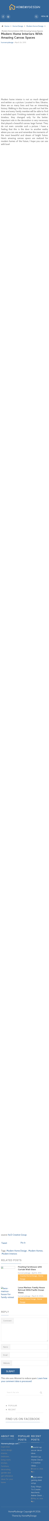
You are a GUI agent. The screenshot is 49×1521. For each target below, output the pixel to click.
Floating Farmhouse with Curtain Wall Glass (30, 1268)
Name (5, 1347)
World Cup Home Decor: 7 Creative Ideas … (37, 1461)
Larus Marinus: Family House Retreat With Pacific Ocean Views (31, 1290)
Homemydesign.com (9, 1443)
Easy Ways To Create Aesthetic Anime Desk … (37, 1491)
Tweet (4, 1243)
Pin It (23, 1243)
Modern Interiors (9, 1253)
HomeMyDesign (29, 1516)
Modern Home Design (17, 1250)
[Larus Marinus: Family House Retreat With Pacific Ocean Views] (8, 1293)
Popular (12, 1406)
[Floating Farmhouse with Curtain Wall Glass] (8, 1271)
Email (5, 1355)
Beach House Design (28, 1299)
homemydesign (7, 42)
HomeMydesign (15, 1511)
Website (6, 1363)
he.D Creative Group (17, 1235)
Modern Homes (35, 1250)
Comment (7, 1321)
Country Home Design (28, 1276)
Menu (43, 16)
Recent (12, 1410)
